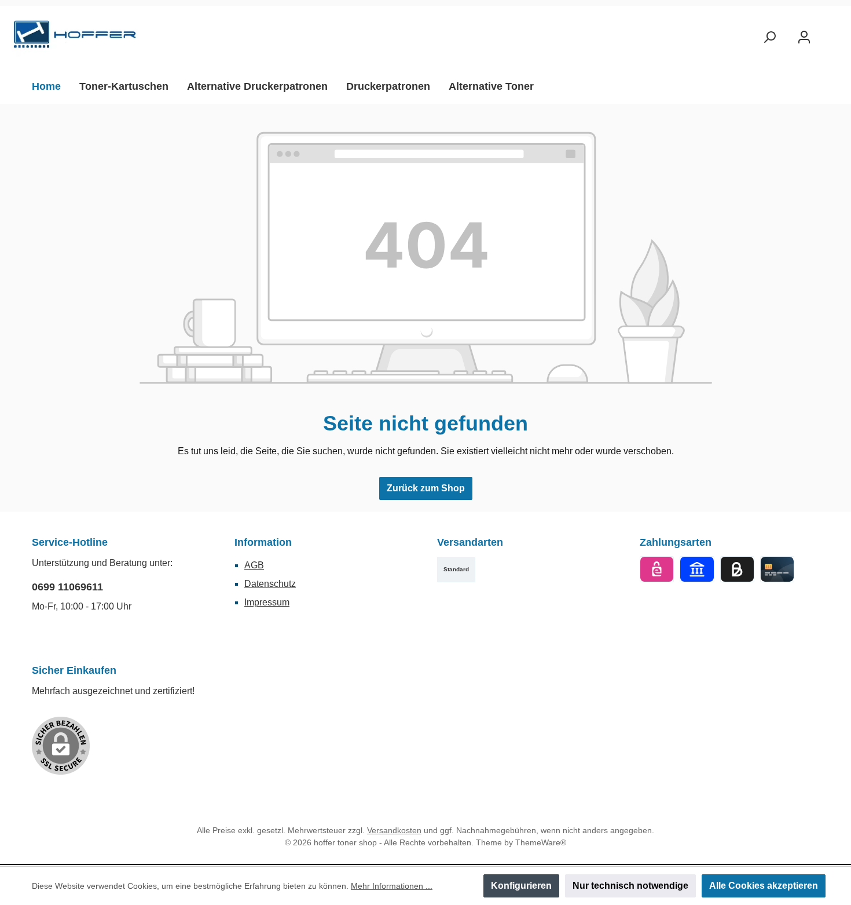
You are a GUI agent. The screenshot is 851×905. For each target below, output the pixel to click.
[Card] (777, 569)
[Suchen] (769, 37)
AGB (254, 565)
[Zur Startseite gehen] (75, 37)
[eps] (657, 569)
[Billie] (737, 569)
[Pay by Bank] (697, 569)
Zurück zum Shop (426, 488)
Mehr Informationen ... (391, 886)
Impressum (266, 602)
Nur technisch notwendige (630, 886)
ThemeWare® (540, 842)
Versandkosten (394, 830)
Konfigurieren (521, 886)
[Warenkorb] (831, 33)
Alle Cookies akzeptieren (763, 886)
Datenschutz (270, 584)
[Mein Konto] (804, 37)
